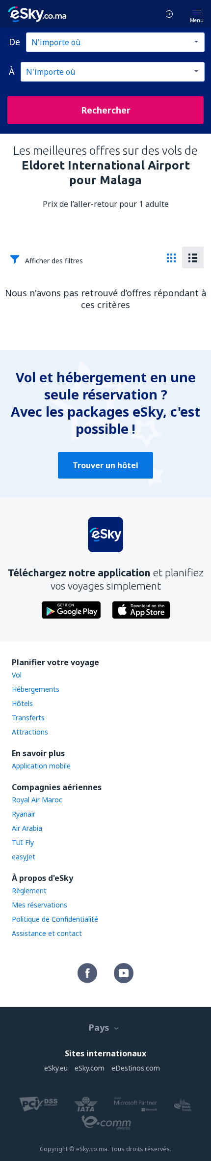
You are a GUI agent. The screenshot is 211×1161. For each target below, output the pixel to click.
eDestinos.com (135, 1068)
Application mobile (41, 765)
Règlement (29, 890)
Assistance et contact (47, 933)
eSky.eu (56, 1068)
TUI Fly (23, 842)
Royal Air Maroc (37, 799)
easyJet (23, 856)
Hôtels (22, 703)
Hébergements (35, 689)
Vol (17, 675)
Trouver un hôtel (105, 465)
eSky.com (90, 1068)
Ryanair (23, 814)
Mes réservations (39, 904)
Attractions (30, 731)
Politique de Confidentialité (55, 919)
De (14, 42)
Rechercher (106, 110)
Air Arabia (27, 828)
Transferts (28, 717)
